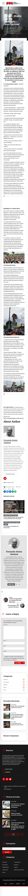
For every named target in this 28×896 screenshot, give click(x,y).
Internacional (8, 504)
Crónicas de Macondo (14, 10)
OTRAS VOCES (5, 869)
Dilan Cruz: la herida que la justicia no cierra (14, 510)
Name (4, 640)
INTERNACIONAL (5, 867)
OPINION (15, 867)
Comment (5, 624)
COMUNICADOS (17, 862)
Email (4, 645)
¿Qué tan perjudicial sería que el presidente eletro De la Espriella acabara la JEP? (17, 826)
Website (4, 651)
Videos (13, 689)
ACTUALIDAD (5, 864)
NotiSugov (13, 684)
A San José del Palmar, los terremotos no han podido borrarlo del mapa (13, 517)
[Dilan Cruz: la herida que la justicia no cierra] (14, 506)
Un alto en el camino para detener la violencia (18, 805)
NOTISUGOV (4, 862)
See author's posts (10, 474)
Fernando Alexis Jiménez (10, 486)
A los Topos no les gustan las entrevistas (11, 527)
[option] (14, 53)
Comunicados (13, 682)
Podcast (3, 872)
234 (22, 834)
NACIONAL (16, 864)
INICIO (5, 883)
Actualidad (13, 679)
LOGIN (23, 883)
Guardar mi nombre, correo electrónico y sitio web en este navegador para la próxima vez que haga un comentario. (13, 658)
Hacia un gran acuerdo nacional (16, 814)
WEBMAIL (18, 883)
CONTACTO (11, 883)
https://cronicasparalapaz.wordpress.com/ (14, 418)
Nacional (7, 12)
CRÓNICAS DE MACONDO (19, 869)
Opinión (12, 12)
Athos (6, 10)
